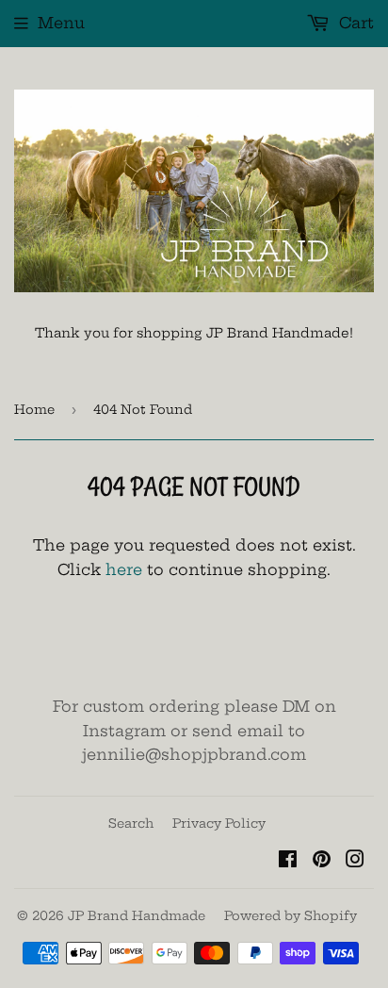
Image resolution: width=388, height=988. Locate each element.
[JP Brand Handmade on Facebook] (288, 860)
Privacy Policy (219, 823)
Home (34, 409)
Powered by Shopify (290, 915)
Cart (354, 22)
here (123, 569)
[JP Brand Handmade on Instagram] (355, 860)
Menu (61, 22)
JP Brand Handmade (136, 915)
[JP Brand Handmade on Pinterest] (321, 860)
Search (131, 823)
